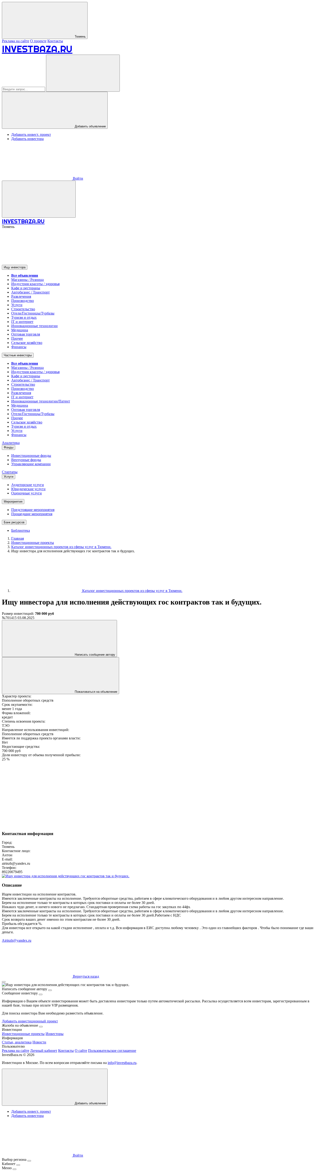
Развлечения (21, 296)
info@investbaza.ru (122, 1063)
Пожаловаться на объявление (95, 691)
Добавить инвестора (27, 139)
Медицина (19, 330)
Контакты (55, 41)
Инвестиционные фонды (31, 456)
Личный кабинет (43, 1051)
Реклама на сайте (15, 41)
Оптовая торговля (25, 334)
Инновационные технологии (34, 326)
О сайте (81, 1051)
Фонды (8, 447)
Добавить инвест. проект (31, 134)
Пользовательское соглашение (112, 1051)
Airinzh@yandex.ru (16, 940)
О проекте (38, 41)
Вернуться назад (85, 976)
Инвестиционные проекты (23, 1034)
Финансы (18, 347)
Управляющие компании (31, 464)
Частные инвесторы (18, 355)
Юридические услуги (28, 489)
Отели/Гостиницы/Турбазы (32, 313)
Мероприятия (13, 501)
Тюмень (80, 36)
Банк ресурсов (14, 522)
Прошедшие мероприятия (31, 514)
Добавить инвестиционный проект (30, 1021)
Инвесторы (55, 1034)
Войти (77, 178)
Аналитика (11, 443)
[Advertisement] (142, 794)
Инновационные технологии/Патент (40, 401)
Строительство (23, 309)
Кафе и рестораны (25, 288)
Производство (22, 301)
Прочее (17, 338)
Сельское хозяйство (26, 343)
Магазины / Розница (27, 280)
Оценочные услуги (26, 493)
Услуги (16, 305)
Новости (39, 1042)
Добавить (90, 1103)
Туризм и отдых (24, 317)
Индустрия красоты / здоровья (35, 284)
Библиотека (20, 530)
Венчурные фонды (26, 460)
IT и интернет (22, 322)
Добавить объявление (90, 126)
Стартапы (10, 472)
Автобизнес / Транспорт (30, 292)
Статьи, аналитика (17, 1042)
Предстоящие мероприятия (32, 510)
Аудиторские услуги (27, 485)
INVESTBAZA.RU (37, 49)
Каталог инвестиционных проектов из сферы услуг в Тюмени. (131, 591)
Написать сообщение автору (94, 654)
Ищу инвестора (14, 267)
